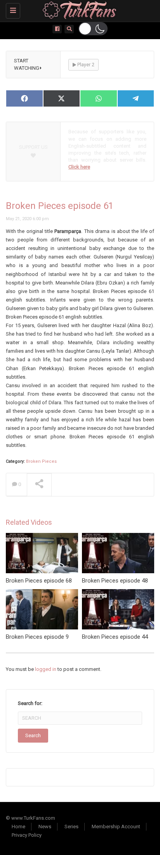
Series (71, 826)
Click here (79, 167)
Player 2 (85, 64)
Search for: (30, 703)
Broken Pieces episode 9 (37, 636)
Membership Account (116, 826)
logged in (45, 669)
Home (18, 826)
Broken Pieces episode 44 (115, 636)
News (44, 826)
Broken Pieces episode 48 (115, 580)
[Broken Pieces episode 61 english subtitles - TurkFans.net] (78, 9)
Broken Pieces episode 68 (39, 580)
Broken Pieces (41, 461)
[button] (93, 28)
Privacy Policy (27, 835)
